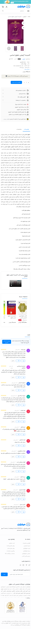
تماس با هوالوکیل (26, 553)
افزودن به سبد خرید (16, 82)
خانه (29, 16)
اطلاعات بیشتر (7, 119)
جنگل (21, 591)
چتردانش (18, 591)
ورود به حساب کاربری (6, 341)
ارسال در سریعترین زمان (21, 90)
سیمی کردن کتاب (26, 556)
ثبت (4, 574)
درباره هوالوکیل (26, 551)
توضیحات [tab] (26, 129)
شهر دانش (18, 593)
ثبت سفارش (12, 543)
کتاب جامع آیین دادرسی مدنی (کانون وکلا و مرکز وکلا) (23, 317)
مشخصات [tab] (19, 129)
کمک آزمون (23, 593)
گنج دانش (25, 591)
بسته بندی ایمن (22, 93)
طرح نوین (28, 593)
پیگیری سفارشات (11, 551)
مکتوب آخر (3, 591)
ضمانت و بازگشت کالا (10, 553)
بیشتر (28, 598)
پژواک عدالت (23, 64)
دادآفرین (13, 591)
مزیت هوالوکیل (26, 548)
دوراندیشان (9, 591)
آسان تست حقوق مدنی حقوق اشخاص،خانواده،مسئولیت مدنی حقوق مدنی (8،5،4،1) (11, 317)
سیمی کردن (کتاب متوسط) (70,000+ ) (17, 76)
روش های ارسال (11, 548)
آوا (14, 593)
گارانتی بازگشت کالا (22, 97)
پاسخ (13, 360)
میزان (2, 589)
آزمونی (24, 16)
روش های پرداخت (11, 546)
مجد (29, 591)
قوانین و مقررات (26, 543)
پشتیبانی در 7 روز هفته (21, 100)
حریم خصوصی (27, 546)
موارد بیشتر (26, 69)
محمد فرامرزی (23, 62)
